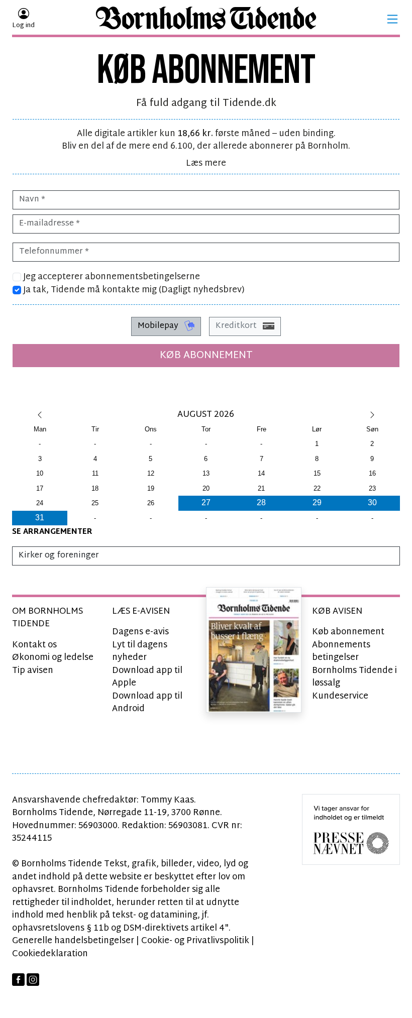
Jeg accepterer (110, 277)
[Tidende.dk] (206, 19)
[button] (392, 19)
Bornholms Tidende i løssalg (354, 677)
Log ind (23, 26)
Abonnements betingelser (341, 651)
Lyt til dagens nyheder (139, 651)
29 (317, 502)
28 (261, 502)
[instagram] (33, 979)
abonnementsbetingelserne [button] (142, 277)
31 (39, 517)
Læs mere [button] (206, 163)
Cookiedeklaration (50, 954)
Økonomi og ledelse (52, 657)
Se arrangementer (52, 532)
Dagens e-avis (140, 632)
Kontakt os (34, 645)
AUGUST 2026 (205, 414)
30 (372, 502)
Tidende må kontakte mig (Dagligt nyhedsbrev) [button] (148, 290)
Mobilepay (159, 326)
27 (206, 502)
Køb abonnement (206, 356)
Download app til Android (147, 703)
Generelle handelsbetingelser (73, 941)
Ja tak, (133, 290)
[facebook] (18, 979)
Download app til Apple (147, 677)
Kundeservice (340, 696)
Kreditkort (237, 326)
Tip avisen (32, 670)
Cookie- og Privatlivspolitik (195, 941)
